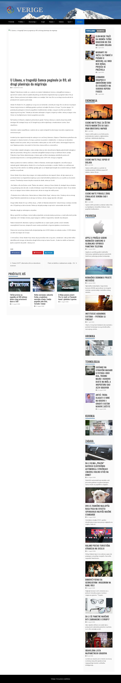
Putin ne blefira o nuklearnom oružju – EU (61, 263)
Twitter (27, 253)
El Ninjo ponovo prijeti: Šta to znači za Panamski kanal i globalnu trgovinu (67, 297)
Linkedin (49, 253)
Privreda (90, 216)
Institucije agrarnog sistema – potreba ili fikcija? (95, 316)
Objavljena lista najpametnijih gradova (96, 652)
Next (110, 348)
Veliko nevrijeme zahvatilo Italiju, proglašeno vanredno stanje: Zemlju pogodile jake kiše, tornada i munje (43, 299)
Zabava (89, 441)
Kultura (61, 22)
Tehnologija (92, 362)
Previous (87, 348)
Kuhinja (90, 416)
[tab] (90, 30)
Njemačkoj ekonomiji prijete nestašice (98, 279)
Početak (11, 22)
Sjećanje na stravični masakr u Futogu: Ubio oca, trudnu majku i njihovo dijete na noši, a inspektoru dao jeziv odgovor (104, 377)
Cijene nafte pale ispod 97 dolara (97, 161)
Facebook (16, 253)
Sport (69, 22)
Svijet (43, 22)
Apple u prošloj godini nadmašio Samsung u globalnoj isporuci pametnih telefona (96, 242)
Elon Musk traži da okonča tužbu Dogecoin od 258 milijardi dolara (104, 40)
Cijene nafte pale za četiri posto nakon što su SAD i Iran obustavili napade (97, 125)
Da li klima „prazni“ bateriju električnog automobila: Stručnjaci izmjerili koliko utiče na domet (97, 469)
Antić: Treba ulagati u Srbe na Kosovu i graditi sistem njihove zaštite (103, 400)
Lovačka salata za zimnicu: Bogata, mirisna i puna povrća (99, 426)
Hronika (90, 336)
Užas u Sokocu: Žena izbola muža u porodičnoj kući (99, 347)
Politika (20, 22)
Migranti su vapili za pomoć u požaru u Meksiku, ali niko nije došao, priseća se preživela (104, 61)
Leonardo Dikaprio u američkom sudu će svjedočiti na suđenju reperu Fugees (103, 84)
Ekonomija (32, 22)
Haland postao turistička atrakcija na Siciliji (97, 547)
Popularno (90, 31)
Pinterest (38, 253)
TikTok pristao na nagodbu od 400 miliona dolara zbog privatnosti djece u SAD (18, 298)
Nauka (51, 22)
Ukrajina (79, 22)
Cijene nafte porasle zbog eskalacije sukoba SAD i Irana (97, 196)
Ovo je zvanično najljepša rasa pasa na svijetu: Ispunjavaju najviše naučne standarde (98, 510)
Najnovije (101, 31)
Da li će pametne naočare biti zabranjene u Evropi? (97, 618)
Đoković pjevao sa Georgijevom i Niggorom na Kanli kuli (98, 582)
